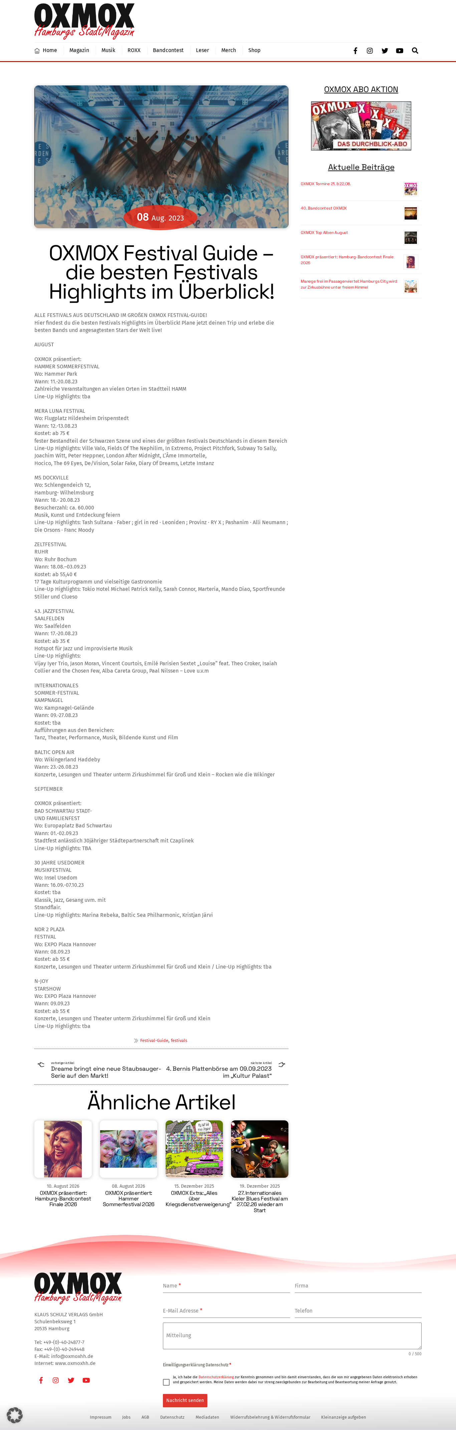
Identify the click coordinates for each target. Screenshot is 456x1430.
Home (49, 50)
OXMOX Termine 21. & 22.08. (326, 184)
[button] (14, 1415)
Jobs (126, 1417)
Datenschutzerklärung (216, 1377)
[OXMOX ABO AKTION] (361, 125)
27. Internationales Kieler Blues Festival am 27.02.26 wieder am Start (260, 1201)
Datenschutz (172, 1417)
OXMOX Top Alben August (324, 232)
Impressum (100, 1417)
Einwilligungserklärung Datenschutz (197, 1365)
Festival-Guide (154, 1040)
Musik (108, 50)
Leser (202, 50)
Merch (228, 50)
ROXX (134, 50)
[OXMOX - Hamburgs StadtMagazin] (84, 36)
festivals (179, 1040)
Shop (254, 50)
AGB (145, 1417)
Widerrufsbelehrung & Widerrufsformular (270, 1417)
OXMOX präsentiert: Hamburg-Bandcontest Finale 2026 (63, 1198)
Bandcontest (168, 50)
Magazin (79, 50)
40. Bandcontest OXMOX (324, 208)
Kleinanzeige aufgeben (343, 1417)
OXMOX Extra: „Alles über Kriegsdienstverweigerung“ (199, 1198)
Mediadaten (207, 1417)
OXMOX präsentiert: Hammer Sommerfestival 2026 (129, 1198)
